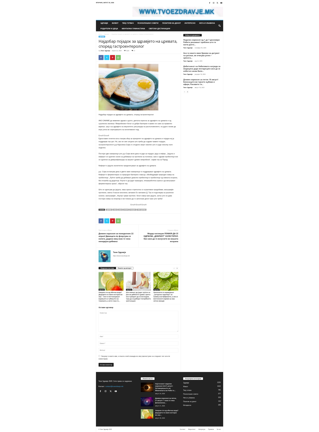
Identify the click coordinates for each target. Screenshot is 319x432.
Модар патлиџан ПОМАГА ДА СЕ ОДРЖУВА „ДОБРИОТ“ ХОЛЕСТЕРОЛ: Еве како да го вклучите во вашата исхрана (161, 237)
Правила (211, 429)
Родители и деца (109, 28)
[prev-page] (174, 268)
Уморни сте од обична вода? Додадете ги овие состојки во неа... (166, 412)
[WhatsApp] (118, 57)
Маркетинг (192, 429)
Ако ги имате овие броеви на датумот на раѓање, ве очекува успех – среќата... (201, 55)
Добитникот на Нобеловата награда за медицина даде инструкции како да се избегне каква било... (201, 68)
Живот (115, 23)
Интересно (190, 23)
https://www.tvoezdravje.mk (121, 256)
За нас (219, 429)
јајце (120, 210)
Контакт (182, 429)
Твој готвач (128, 23)
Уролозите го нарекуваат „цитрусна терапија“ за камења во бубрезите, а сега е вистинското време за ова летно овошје (165, 296)
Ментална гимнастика (133, 28)
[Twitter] (217, 3)
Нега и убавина (207, 23)
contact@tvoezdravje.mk (114, 386)
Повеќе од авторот (124, 268)
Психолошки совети (148, 23)
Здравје (104, 23)
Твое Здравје (105, 51)
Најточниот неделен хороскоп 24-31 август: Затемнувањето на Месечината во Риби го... (165, 387)
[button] (219, 26)
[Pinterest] (112, 57)
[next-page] (177, 268)
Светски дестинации (159, 28)
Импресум (201, 429)
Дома (100, 34)
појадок (132, 210)
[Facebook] (209, 3)
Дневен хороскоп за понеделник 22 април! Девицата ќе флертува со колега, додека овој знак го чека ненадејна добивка (116, 237)
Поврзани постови (107, 268)
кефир (126, 210)
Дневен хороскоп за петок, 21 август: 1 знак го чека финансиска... (165, 400)
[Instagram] (213, 3)
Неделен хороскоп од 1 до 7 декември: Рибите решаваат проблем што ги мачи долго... (201, 42)
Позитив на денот (171, 23)
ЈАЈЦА (115, 210)
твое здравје (142, 210)
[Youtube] (221, 3)
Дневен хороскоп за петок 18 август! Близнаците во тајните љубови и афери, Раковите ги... (200, 81)
